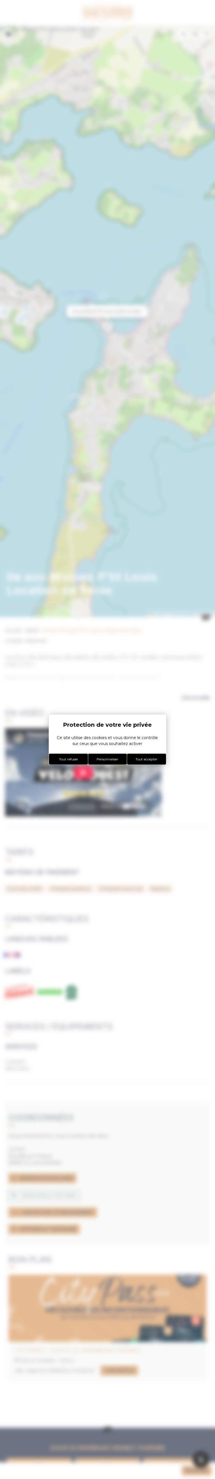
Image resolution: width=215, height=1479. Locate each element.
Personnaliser (107, 759)
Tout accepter (146, 759)
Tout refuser (68, 759)
